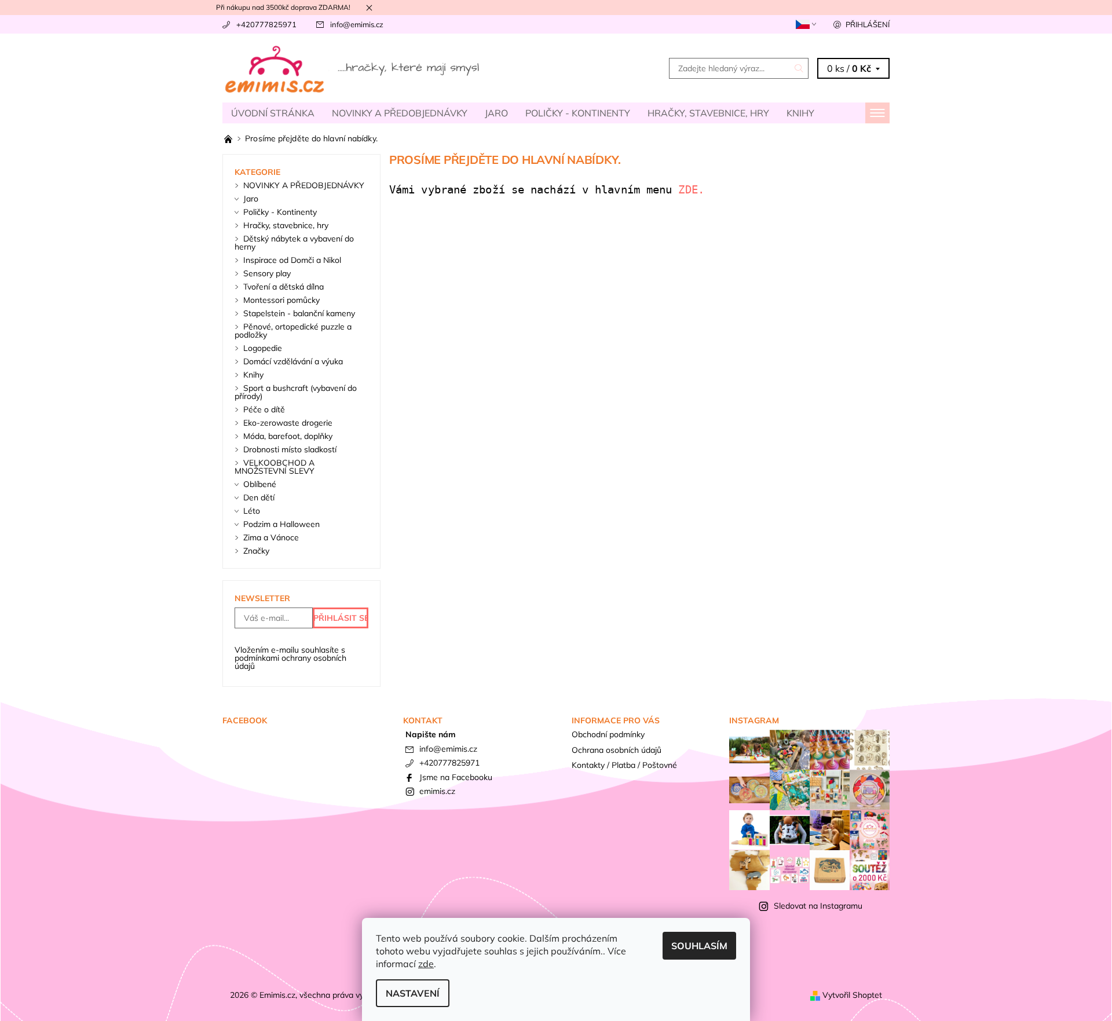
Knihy (800, 113)
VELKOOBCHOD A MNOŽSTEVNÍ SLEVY (274, 467)
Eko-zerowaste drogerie (287, 423)
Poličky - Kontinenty (577, 113)
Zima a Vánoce (271, 537)
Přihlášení (868, 24)
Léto (251, 511)
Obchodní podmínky (608, 734)
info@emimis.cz (356, 24)
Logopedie (262, 348)
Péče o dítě (264, 409)
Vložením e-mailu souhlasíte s (290, 658)
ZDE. (694, 190)
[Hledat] (799, 68)
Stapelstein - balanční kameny (299, 313)
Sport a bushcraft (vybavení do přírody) (296, 392)
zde (426, 963)
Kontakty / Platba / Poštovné (624, 765)
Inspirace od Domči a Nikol (292, 260)
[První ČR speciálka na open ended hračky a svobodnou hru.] (229, 138)
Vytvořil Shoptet (852, 995)
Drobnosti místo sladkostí (289, 449)
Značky (256, 551)
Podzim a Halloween (281, 524)
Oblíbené (259, 484)
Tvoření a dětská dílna (283, 286)
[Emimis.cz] (353, 67)
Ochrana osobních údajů (616, 750)
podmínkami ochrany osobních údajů (290, 662)
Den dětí (259, 497)
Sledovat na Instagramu (818, 906)
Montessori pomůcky (281, 300)
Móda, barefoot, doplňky (287, 436)
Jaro (496, 113)
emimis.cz (437, 791)
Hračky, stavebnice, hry (708, 113)
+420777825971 (266, 24)
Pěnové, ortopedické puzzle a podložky (293, 330)
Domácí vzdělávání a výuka (293, 361)
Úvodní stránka (272, 113)
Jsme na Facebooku (455, 777)
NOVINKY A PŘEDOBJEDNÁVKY (399, 113)
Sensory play (267, 273)
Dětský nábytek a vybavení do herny (294, 242)
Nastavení (413, 993)
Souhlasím (699, 946)
